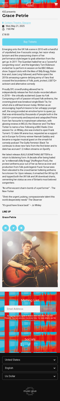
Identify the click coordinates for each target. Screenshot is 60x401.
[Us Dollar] (30, 376)
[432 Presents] (30, 4)
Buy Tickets (30, 41)
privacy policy (30, 320)
